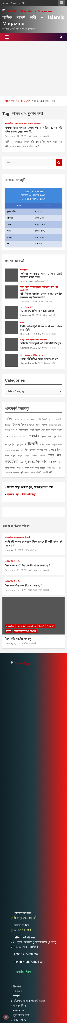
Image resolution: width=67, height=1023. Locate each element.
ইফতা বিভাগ (24, 270)
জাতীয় (22, 322)
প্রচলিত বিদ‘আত (35, 461)
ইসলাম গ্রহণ (27, 424)
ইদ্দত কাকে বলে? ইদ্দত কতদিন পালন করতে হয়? (27, 565)
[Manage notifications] (5, 1017)
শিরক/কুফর (37, 123)
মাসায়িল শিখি (9, 123)
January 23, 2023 (14, 550)
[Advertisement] (33, 68)
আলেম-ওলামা (24, 419)
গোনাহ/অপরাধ (18, 123)
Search (59, 162)
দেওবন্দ (27, 456)
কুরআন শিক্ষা (46, 437)
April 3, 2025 (26, 281)
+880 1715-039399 (26, 954)
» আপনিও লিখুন (18, 1005)
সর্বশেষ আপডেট (15, 261)
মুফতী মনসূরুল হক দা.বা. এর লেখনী (25, 631)
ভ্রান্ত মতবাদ (9, 468)
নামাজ (42, 455)
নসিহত (34, 455)
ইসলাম (16, 424)
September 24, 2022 (15, 590)
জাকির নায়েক (45, 444)
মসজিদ (20, 467)
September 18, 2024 (30, 334)
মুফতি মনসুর (51, 468)
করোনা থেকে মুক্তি (55, 425)
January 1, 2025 (28, 301)
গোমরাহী (31, 443)
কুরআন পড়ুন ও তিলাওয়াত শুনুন (21, 494)
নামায (51, 455)
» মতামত (15, 996)
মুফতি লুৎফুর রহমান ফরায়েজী (38, 136)
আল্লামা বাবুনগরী (55, 419)
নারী (59, 455)
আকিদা (8, 419)
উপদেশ (38, 425)
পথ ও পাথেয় (21, 626)
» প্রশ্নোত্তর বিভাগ (20, 1015)
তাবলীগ (24, 449)
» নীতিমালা (16, 986)
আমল (22, 307)
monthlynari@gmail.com (29, 961)
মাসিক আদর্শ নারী (41, 281)
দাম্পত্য (32, 450)
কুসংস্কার (20, 444)
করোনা (44, 425)
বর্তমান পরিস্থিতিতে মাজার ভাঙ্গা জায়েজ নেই (39, 358)
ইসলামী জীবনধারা (35, 287)
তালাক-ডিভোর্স (24, 287)
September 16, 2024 (30, 347)
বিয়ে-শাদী (27, 537)
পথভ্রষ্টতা (12, 461)
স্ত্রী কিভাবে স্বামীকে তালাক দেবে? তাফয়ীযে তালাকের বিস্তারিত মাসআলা (41, 295)
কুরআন (34, 435)
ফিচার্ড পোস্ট (45, 287)
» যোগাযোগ (16, 991)
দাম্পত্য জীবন (55, 449)
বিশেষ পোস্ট (54, 287)
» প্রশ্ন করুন (17, 1010)
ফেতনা (53, 461)
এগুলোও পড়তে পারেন (16, 525)
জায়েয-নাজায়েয (25, 355)
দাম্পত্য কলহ (42, 450)
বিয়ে (60, 462)
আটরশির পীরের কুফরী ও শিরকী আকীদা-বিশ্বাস (40, 343)
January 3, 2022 (13, 643)
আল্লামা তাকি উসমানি (39, 419)
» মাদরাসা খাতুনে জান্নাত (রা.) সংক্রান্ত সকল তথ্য (29, 487)
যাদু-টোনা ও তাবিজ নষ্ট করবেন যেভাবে (37, 310)
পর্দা (21, 462)
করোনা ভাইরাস (11, 429)
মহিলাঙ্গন (8, 631)
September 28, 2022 (15, 136)
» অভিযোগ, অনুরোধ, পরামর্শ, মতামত (28, 1000)
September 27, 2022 (15, 570)
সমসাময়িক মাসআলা (12, 472)
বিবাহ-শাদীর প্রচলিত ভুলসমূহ (18, 638)
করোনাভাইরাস (23, 430)
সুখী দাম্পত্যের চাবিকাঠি (30, 472)
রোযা (59, 467)
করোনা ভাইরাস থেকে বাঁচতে (39, 430)
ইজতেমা (7, 425)
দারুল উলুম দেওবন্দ (13, 455)
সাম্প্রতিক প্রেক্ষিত (37, 355)
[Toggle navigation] (6, 37)
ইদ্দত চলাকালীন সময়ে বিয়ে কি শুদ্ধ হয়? (23, 585)
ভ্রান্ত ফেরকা (28, 123)
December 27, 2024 (30, 315)
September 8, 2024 (30, 363)
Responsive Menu (61, 3)
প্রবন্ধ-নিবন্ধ (34, 339)
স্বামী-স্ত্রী (47, 472)
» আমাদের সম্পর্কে (19, 1020)
